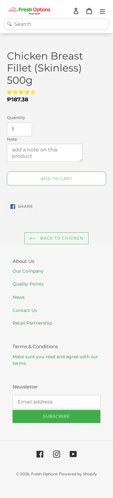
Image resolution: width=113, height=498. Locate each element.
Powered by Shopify (78, 474)
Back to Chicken (61, 238)
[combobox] (56, 24)
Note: (12, 139)
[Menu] (102, 11)
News (18, 297)
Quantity (16, 117)
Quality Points (28, 284)
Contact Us (25, 310)
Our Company (28, 271)
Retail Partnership (32, 323)
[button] (22, 92)
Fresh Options (44, 474)
